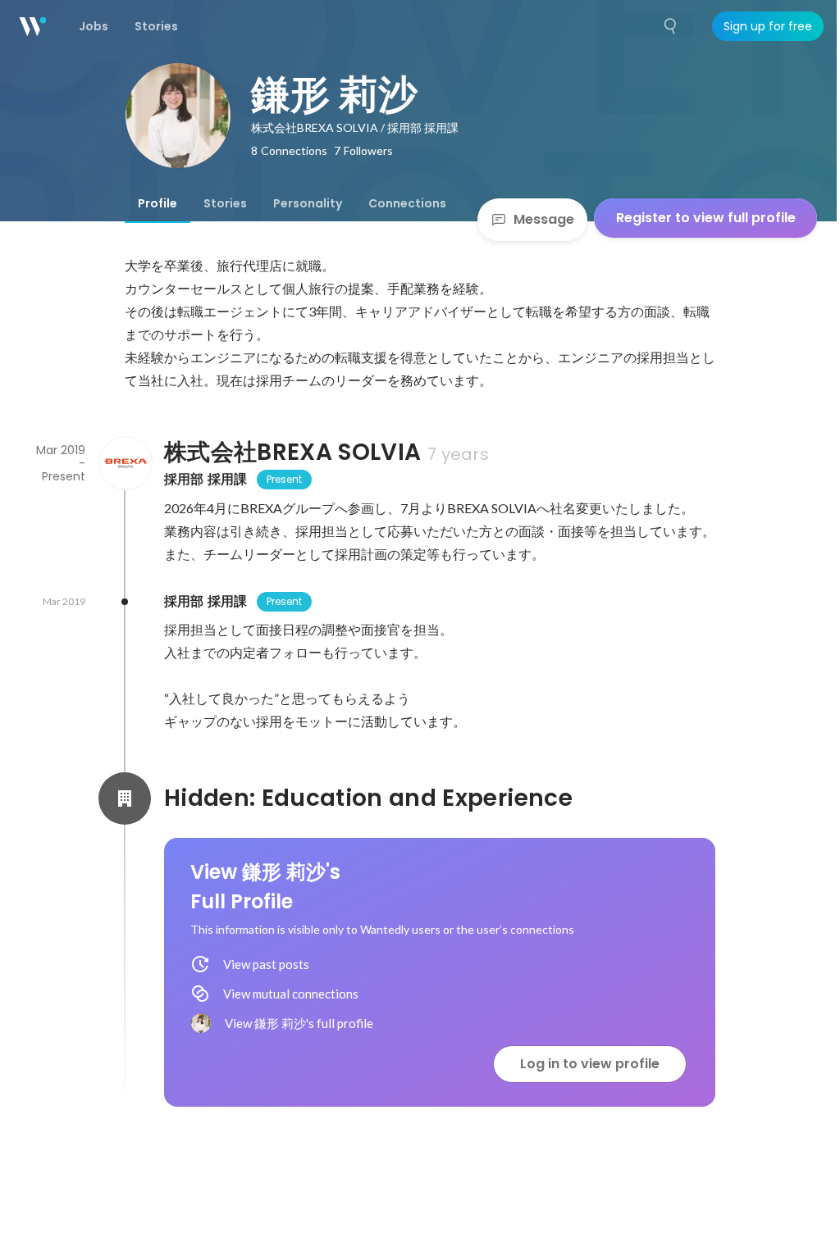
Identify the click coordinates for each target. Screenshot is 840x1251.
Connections (407, 203)
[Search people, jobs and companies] (671, 26)
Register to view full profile (706, 217)
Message (544, 219)
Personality (307, 203)
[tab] (157, 203)
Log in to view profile (590, 1063)
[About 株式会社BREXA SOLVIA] (124, 463)
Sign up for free (768, 26)
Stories (225, 203)
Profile (157, 203)
